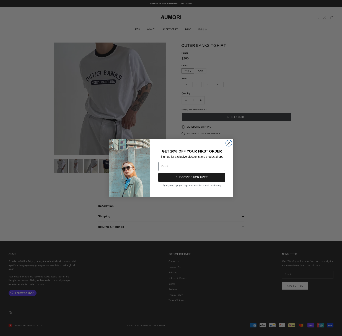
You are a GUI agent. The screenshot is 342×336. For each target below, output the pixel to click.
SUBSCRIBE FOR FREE (192, 177)
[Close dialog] (229, 143)
